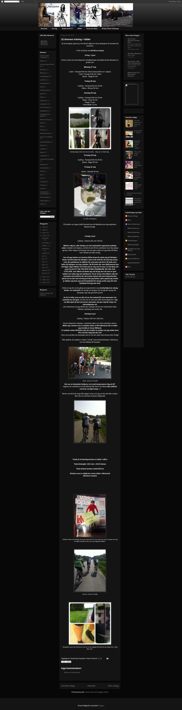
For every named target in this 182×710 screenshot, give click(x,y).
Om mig (54, 28)
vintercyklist (44, 200)
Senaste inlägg (68, 686)
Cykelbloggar (132, 240)
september (45, 248)
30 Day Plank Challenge (110, 28)
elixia (41, 87)
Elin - (129, 267)
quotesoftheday (45, 142)
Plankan (43, 130)
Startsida (44, 28)
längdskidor (44, 111)
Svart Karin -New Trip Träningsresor (134, 62)
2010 (44, 282)
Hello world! (44, 44)
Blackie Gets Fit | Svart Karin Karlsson (134, 74)
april (43, 264)
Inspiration (43, 104)
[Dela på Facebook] (68, 662)
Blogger (101, 706)
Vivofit (42, 204)
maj (43, 262)
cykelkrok (43, 80)
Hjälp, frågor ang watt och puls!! (137, 185)
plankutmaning (45, 133)
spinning (43, 164)
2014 (44, 233)
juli (43, 256)
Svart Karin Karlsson (130, 83)
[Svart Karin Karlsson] (131, 104)
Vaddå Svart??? (67, 28)
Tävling (42, 185)
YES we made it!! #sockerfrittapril (138, 164)
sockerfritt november (47, 159)
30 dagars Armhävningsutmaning (137, 201)
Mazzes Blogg (133, 216)
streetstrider (44, 168)
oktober (44, 245)
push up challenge (46, 137)
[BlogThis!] (64, 662)
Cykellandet (44, 83)
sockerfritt (43, 156)
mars (44, 267)
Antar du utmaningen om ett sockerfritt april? (137, 175)
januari (44, 273)
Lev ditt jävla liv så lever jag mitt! (137, 123)
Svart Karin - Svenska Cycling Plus (134, 40)
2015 (44, 230)
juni (43, 259)
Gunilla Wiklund (133, 258)
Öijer (129, 220)
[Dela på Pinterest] (70, 662)
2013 (44, 235)
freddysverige (44, 90)
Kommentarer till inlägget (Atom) (96, 692)
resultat (42, 149)
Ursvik (42, 188)
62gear (42, 61)
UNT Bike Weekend (44, 42)
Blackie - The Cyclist (48, 6)
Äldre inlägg (113, 686)
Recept (42, 145)
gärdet (42, 93)
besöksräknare (130, 277)
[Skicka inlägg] (107, 658)
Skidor (42, 152)
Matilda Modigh (133, 244)
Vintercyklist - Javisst (138, 131)
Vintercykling (44, 197)
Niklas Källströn (133, 236)
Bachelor (43, 69)
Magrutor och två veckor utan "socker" (137, 144)
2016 (44, 227)
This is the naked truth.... (137, 153)
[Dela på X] (66, 662)
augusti (44, 253)
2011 (44, 279)
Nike (41, 126)
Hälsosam (43, 100)
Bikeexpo (43, 73)
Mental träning (45, 119)
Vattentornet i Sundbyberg (44, 193)
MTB (41, 123)
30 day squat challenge (44, 56)
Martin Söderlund (134, 224)
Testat (42, 171)
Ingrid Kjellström (134, 263)
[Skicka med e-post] (62, 662)
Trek (41, 178)
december (45, 238)
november (45, 243)
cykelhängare (44, 76)
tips (41, 175)
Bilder (80, 28)
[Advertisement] (133, 313)
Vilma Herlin (132, 254)
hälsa (42, 97)
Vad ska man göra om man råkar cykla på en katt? (134, 45)
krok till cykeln (44, 107)
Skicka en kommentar (72, 672)
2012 (44, 277)
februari (45, 270)
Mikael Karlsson (133, 228)
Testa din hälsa (91, 28)
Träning (42, 181)
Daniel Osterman (134, 232)
